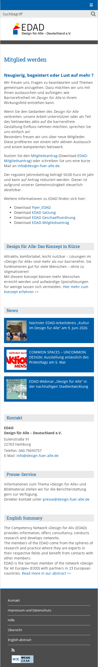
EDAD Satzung (44, 212)
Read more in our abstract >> (46, 573)
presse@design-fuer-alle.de (66, 499)
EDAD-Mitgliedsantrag (50, 222)
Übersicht (15, 630)
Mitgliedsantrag (44, 155)
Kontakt (14, 600)
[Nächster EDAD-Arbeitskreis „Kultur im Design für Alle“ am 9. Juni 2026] (17, 330)
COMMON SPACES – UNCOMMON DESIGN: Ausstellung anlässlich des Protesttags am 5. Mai (59, 357)
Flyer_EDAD (41, 207)
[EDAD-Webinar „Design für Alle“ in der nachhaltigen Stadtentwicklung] (17, 389)
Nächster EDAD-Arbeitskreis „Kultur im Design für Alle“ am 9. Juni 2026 (59, 325)
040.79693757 (30, 450)
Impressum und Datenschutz (29, 610)
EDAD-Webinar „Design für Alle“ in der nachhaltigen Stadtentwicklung (58, 384)
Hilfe (11, 620)
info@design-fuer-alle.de (39, 165)
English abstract (19, 640)
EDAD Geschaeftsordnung (53, 217)
